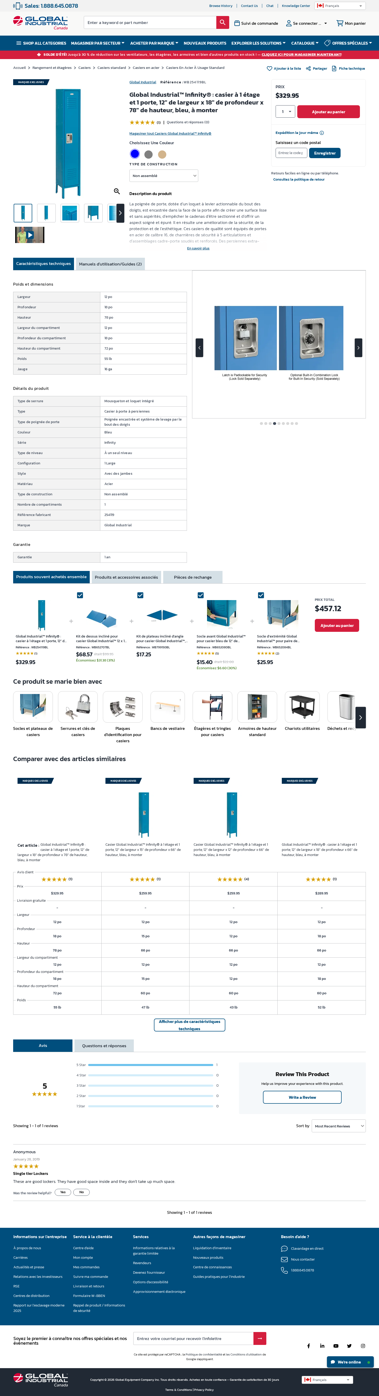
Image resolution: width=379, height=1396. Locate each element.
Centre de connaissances (212, 1267)
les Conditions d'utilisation (244, 1354)
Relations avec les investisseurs (37, 1276)
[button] (340, 6)
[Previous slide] (199, 347)
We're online (349, 1362)
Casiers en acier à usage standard (195, 67)
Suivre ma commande (90, 1276)
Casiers (84, 67)
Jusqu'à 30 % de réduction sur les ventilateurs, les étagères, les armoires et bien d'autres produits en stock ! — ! (193, 55)
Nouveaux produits (208, 1257)
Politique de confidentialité (204, 1354)
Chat (270, 5)
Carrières (20, 1257)
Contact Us (249, 5)
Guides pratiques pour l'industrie (219, 1276)
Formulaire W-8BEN (89, 1295)
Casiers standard (111, 67)
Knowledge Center (296, 5)
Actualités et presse (28, 1267)
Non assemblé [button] (145, 176)
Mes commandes (86, 1267)
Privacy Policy (204, 1389)
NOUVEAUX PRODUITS (205, 43)
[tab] (43, 264)
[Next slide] (358, 347)
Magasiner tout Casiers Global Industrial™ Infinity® (170, 133)
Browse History (221, 5)
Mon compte (83, 1257)
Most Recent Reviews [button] (332, 1126)
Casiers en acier (146, 67)
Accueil (19, 67)
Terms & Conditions (179, 1389)
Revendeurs (142, 1263)
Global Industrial (142, 82)
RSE (16, 1286)
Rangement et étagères (52, 67)
